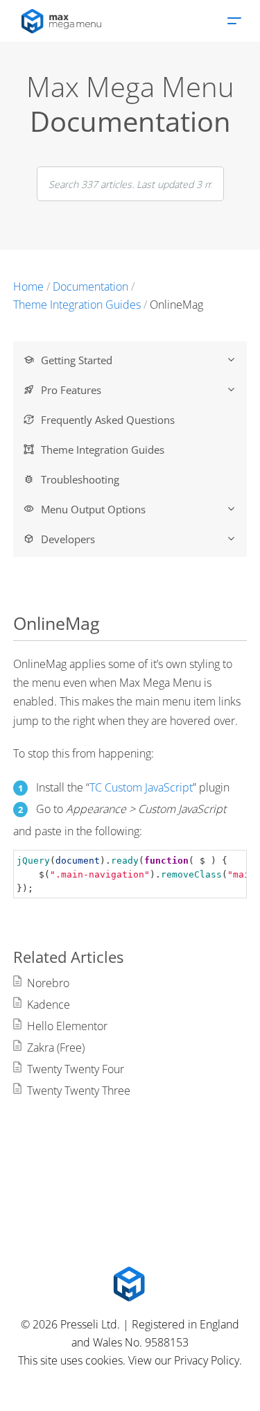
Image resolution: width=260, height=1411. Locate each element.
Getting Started (76, 360)
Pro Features (71, 390)
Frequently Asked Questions (108, 420)
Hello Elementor (67, 1026)
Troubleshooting (80, 479)
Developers (68, 539)
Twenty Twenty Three (78, 1090)
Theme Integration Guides (102, 449)
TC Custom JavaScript (141, 787)
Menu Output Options (93, 509)
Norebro (48, 983)
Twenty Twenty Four (75, 1069)
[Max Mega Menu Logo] (130, 1284)
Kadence (48, 1004)
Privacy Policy (206, 1360)
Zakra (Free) (56, 1047)
